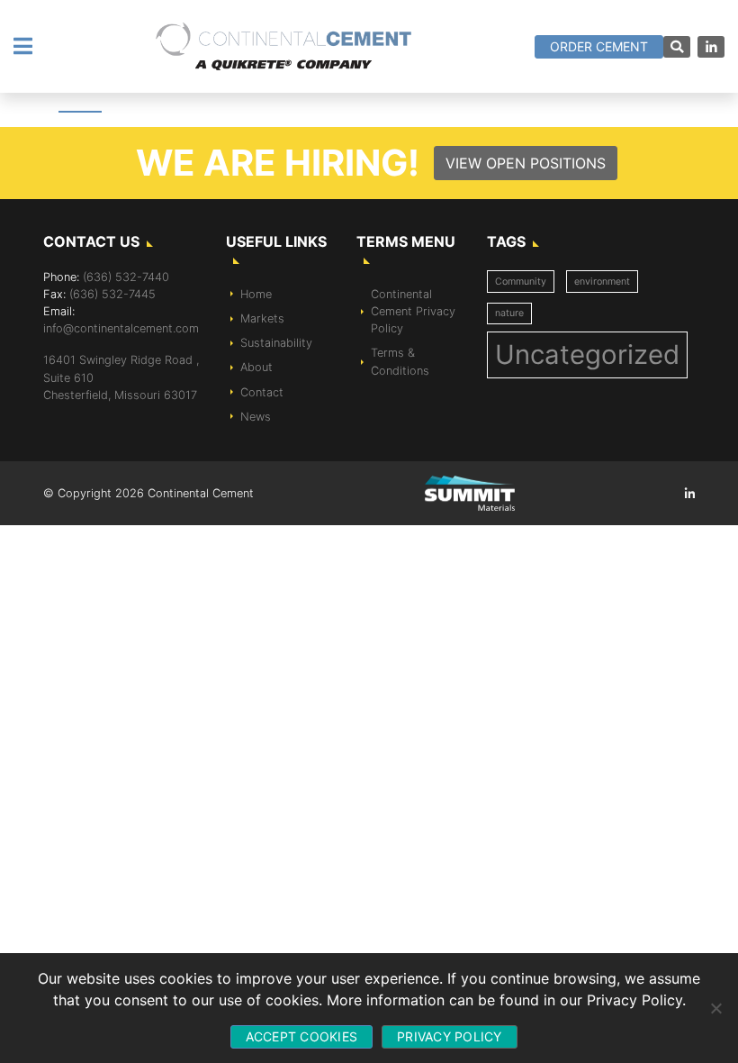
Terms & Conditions (400, 361)
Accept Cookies (302, 1036)
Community (520, 281)
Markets (262, 318)
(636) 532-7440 (126, 277)
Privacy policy (449, 1036)
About (256, 367)
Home (256, 294)
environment (602, 281)
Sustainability (276, 343)
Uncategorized (587, 354)
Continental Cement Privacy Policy (413, 311)
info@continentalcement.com (121, 328)
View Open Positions (526, 163)
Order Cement (599, 46)
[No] (715, 1008)
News (255, 416)
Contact (262, 392)
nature (509, 313)
